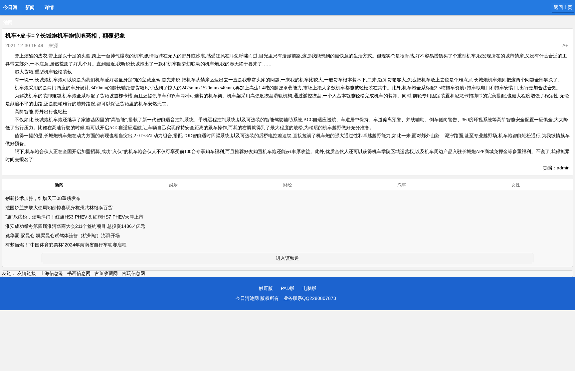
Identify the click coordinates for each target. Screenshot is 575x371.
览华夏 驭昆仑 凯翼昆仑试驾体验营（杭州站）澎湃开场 (62, 235)
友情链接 (26, 273)
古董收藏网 (106, 273)
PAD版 (287, 288)
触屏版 (266, 288)
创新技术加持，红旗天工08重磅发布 (43, 198)
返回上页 (563, 7)
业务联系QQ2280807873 (310, 298)
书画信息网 (79, 273)
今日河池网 (10, 9)
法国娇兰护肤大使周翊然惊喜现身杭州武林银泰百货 (58, 207)
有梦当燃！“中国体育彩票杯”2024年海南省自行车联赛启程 (65, 244)
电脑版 (309, 288)
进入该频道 (287, 258)
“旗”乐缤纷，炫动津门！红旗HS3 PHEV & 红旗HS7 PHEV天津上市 (74, 217)
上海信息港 (51, 273)
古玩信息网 (133, 273)
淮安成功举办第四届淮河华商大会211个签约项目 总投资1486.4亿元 (75, 226)
